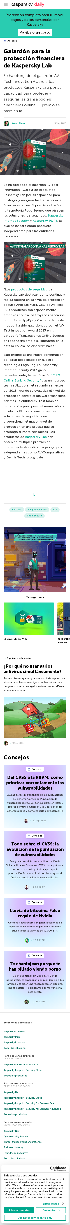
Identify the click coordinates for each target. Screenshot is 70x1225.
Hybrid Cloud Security (16, 1153)
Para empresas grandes (18, 1122)
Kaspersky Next (12, 1092)
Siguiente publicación (19, 658)
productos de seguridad (29, 289)
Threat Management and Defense (23, 1142)
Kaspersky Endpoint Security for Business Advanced (32, 1109)
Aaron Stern (18, 123)
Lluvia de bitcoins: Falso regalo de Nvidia (35, 913)
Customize (49, 1210)
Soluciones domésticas (18, 1022)
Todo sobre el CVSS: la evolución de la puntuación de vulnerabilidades (35, 849)
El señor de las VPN (15, 639)
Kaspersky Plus (12, 1037)
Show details (51, 1203)
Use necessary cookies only (35, 1217)
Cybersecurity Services (16, 1136)
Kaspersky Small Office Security (21, 1064)
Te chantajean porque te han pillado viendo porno (35, 966)
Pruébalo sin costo (35, 32)
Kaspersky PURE (45, 221)
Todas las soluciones (15, 1048)
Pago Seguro (34, 515)
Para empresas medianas (19, 1083)
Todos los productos (15, 1075)
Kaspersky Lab (36, 437)
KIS (55, 509)
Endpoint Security (14, 1147)
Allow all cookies (19, 1210)
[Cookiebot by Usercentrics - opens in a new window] (50, 1168)
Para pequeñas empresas (19, 1055)
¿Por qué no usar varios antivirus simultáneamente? (32, 669)
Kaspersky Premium (14, 1042)
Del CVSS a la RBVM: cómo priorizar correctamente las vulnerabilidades (35, 783)
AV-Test (12, 40)
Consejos (36, 769)
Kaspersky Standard (14, 1031)
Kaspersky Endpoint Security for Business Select (30, 1103)
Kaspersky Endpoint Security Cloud (23, 1070)
